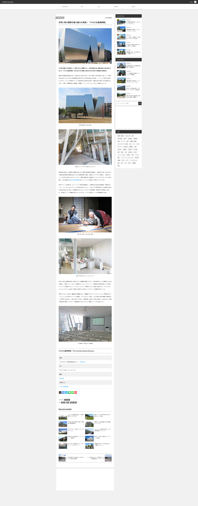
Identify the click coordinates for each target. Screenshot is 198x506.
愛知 (132, 154)
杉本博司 (130, 149)
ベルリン (137, 154)
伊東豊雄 (134, 163)
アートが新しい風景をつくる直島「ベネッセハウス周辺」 (133, 37)
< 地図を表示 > (82, 362)
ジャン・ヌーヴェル (121, 154)
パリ (134, 144)
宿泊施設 (130, 138)
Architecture (60, 18)
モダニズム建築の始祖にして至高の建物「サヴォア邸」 (76, 415)
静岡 (122, 152)
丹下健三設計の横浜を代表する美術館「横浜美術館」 (76, 422)
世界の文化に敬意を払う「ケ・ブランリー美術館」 (76, 437)
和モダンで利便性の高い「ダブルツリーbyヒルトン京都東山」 (133, 89)
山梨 (135, 146)
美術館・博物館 (73, 402)
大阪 (126, 152)
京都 (127, 141)
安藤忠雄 (135, 138)
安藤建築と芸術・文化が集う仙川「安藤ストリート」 (102, 444)
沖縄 (118, 141)
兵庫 (118, 163)
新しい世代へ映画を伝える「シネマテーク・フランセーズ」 (76, 444)
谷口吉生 (119, 149)
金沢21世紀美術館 (74, 180)
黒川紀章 (136, 157)
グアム (127, 160)
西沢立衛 (130, 152)
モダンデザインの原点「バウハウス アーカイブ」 (76, 430)
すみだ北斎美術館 (63, 386)
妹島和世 (61, 378)
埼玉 (138, 144)
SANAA (135, 152)
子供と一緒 (128, 135)
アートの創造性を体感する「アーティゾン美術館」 (133, 74)
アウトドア (120, 146)
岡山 (129, 163)
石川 (126, 163)
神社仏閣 (125, 146)
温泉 (118, 157)
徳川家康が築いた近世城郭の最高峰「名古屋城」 (133, 66)
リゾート (123, 141)
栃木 (122, 163)
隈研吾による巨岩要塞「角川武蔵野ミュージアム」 (102, 422)
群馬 (118, 165)
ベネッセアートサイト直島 (123, 144)
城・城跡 (135, 149)
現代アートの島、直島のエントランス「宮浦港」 (102, 437)
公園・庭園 (120, 138)
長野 (118, 152)
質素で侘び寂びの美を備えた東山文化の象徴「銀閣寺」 (133, 96)
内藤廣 (119, 160)
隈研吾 (128, 154)
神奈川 (125, 138)
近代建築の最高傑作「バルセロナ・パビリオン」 (133, 22)
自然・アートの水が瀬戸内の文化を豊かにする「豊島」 (102, 415)
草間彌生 (131, 146)
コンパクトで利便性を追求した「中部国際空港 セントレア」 (102, 430)
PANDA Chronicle (7, 2)
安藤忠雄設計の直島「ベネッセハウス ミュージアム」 (133, 30)
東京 (68, 402)
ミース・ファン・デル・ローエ (127, 157)
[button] (195, 2)
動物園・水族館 (133, 141)
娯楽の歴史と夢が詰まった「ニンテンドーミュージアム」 (133, 81)
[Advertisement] (85, 480)
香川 (130, 144)
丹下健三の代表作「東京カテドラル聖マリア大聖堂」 (133, 45)
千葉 (123, 160)
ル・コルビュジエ (133, 160)
